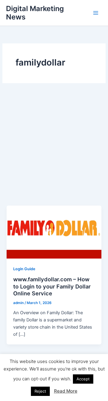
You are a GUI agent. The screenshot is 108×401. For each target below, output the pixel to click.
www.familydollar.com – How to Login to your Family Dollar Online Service (52, 286)
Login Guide (24, 269)
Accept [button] (83, 378)
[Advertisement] (54, 149)
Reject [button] (40, 391)
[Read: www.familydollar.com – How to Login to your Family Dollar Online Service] (54, 232)
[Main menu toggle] (95, 13)
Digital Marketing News (35, 12)
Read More (65, 391)
